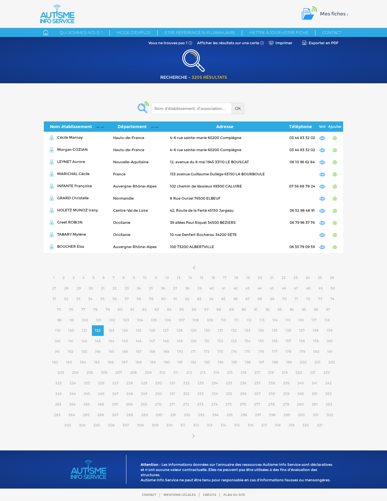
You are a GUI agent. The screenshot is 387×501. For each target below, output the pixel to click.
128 (180, 330)
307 (125, 425)
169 (166, 351)
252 (186, 393)
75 (59, 309)
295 (229, 415)
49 (320, 288)
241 (314, 383)
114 (275, 320)
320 (305, 425)
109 (210, 320)
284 (71, 415)
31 (103, 288)
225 (87, 383)
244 (73, 393)
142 (84, 341)
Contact (331, 32)
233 (200, 383)
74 (332, 299)
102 (112, 320)
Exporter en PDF (323, 43)
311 (182, 425)
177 (275, 351)
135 (275, 330)
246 (101, 393)
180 (316, 351)
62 (187, 299)
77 (83, 309)
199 (289, 362)
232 (186, 383)
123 (111, 330)
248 (129, 393)
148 (166, 341)
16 (213, 277)
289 (144, 415)
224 (73, 383)
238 (271, 383)
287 (115, 415)
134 (261, 330)
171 (193, 351)
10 (145, 277)
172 (207, 351)
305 (96, 425)
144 (111, 341)
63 (199, 299)
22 (283, 277)
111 (236, 320)
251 (172, 393)
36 (163, 288)
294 (215, 415)
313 (210, 425)
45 (272, 288)
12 (167, 277)
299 (287, 415)
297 (258, 415)
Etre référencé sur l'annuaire (200, 32)
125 (138, 330)
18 (236, 277)
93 (280, 309)
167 (138, 351)
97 (328, 309)
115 (288, 320)
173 (220, 351)
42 (235, 288)
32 (114, 288)
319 (291, 425)
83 (156, 309)
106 (168, 320)
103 (126, 320)
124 (125, 330)
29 (78, 288)
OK (238, 108)
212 (189, 372)
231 (172, 383)
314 (223, 425)
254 (215, 393)
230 (158, 383)
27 (54, 288)
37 (175, 288)
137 (302, 330)
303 (67, 425)
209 (148, 372)
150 (193, 341)
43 (248, 288)
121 (84, 330)
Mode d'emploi (134, 32)
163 (84, 351)
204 (75, 372)
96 (316, 309)
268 (129, 404)
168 (152, 351)
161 (57, 351)
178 (288, 351)
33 (127, 288)
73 (320, 299)
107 (182, 320)
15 (201, 277)
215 (230, 372)
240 (300, 383)
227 (115, 383)
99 (72, 320)
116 (301, 320)
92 (267, 309)
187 (125, 362)
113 (262, 320)
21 (272, 277)
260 (300, 393)
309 (155, 425)
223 (58, 383)
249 (144, 393)
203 (60, 372)
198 (275, 362)
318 (278, 425)
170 (180, 351)
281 (315, 404)
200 (303, 362)
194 (220, 362)
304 (82, 425)
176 (261, 351)
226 (101, 383)
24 (308, 277)
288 (129, 415)
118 (327, 320)
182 (55, 362)
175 (247, 351)
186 (111, 362)
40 (212, 288)
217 (257, 372)
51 (54, 299)
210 (162, 372)
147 (152, 341)
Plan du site (234, 495)
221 (313, 372)
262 (328, 393)
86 (194, 309)
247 (115, 393)
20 (260, 277)
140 (57, 341)
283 (57, 415)
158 (302, 341)
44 (260, 288)
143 (98, 341)
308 (140, 425)
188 (138, 362)
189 (153, 362)
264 (72, 404)
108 (196, 320)
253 (200, 393)
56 (114, 299)
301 (316, 415)
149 (180, 341)
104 (140, 320)
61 (175, 299)
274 (214, 404)
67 (248, 299)
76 (71, 309)
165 (111, 351)
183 (69, 362)
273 (200, 404)
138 (316, 330)
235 (229, 383)
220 (298, 372)
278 (271, 404)
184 (83, 362)
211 (175, 372)
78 (95, 309)
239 (286, 383)
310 (169, 425)
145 (125, 341)
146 (138, 341)
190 (167, 362)
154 (247, 341)
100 (85, 320)
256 (243, 393)
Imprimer (283, 43)
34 (139, 288)
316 (250, 425)
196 (248, 362)
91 (256, 309)
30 (91, 288)
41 (224, 288)
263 (58, 404)
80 (120, 309)
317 (264, 425)
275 (229, 404)
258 (271, 393)
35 (151, 288)
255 (229, 393)
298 (272, 415)
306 (111, 425)
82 (144, 309)
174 (234, 351)
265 (86, 404)
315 (237, 425)
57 (127, 299)
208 (133, 372)
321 (320, 425)
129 (193, 330)
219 (285, 372)
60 (163, 299)
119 (57, 330)
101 (98, 320)
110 (223, 320)
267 (115, 404)
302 (330, 415)
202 (331, 362)
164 (98, 351)
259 (286, 393)
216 (243, 372)
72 (308, 299)
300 (301, 415)
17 (224, 277)
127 (166, 330)
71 (296, 299)
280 (300, 404)
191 (180, 362)
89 (231, 309)
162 (70, 351)
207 (118, 372)
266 (101, 404)
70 (284, 299)
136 (288, 330)
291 (173, 415)
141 (70, 341)
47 (296, 288)
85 (181, 309)
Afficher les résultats (228, 43)
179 (302, 351)
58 (139, 299)
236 (243, 383)
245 (87, 393)
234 (215, 383)
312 (196, 425)
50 (332, 288)
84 (169, 309)
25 (320, 277)
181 (330, 351)
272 (186, 404)
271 (172, 404)
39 (199, 288)
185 (97, 362)
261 (314, 393)
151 (207, 341)
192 (193, 362)
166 (125, 351)
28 (66, 288)
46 (284, 288)
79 (108, 309)
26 (332, 277)
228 (129, 383)
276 (243, 404)
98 (59, 320)
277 (257, 404)
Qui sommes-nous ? (81, 32)
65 (223, 299)
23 (296, 277)
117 (314, 320)
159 (316, 341)
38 (187, 288)
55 (102, 299)
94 (292, 309)
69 (272, 299)
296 (244, 415)
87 (206, 309)
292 (187, 415)
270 (158, 404)
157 (288, 341)
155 (261, 341)
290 (159, 415)
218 (271, 372)
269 (144, 404)
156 (275, 341)
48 (308, 288)
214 (216, 372)
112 (249, 320)
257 (257, 393)
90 (244, 309)
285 (86, 415)
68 (260, 299)
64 (211, 299)
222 (327, 372)
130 (207, 330)
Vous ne (167, 43)
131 (220, 330)
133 (247, 330)
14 (190, 277)
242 (328, 383)
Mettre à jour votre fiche (278, 32)
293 (201, 415)
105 (154, 320)
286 (100, 415)
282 (329, 404)
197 (261, 362)
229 (144, 383)
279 (286, 404)
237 (257, 383)
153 (234, 341)
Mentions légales (180, 495)
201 (317, 362)
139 (329, 330)
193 (207, 362)
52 (66, 299)
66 (235, 299)
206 (104, 372)
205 (89, 372)
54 (90, 299)
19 (248, 277)
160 (330, 341)
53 (78, 299)
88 (218, 309)
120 (71, 330)
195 (234, 362)
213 (203, 372)
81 (132, 309)
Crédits (209, 495)
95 (304, 309)
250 (158, 393)
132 (234, 330)
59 (151, 299)
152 (220, 341)
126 (152, 330)
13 (178, 277)
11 (156, 277)
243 (58, 393)
